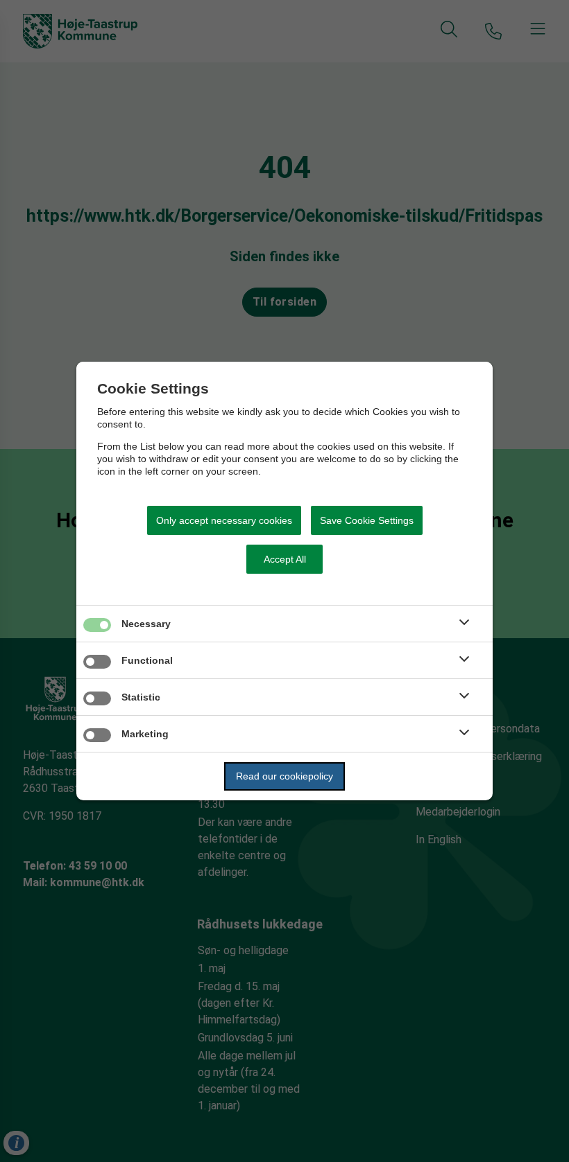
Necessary (146, 623)
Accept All (285, 559)
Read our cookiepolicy (284, 776)
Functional (147, 660)
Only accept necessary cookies (224, 520)
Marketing (145, 733)
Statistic (140, 697)
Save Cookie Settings (367, 520)
